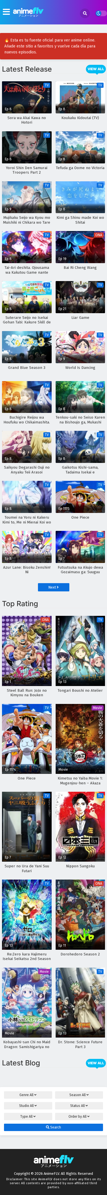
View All (96, 69)
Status (77, 1106)
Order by (77, 1117)
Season (77, 1095)
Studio (26, 1106)
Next (52, 587)
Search (55, 1127)
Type (26, 1117)
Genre (26, 1095)
